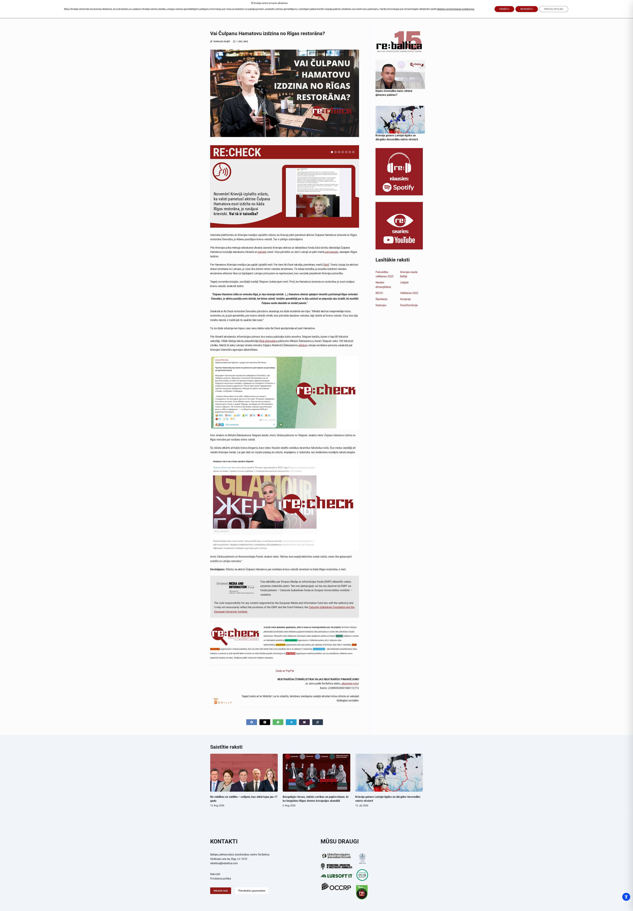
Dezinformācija (409, 305)
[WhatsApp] (278, 722)
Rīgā (261, 341)
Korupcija (405, 299)
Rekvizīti (215, 874)
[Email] (304, 722)
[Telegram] (291, 722)
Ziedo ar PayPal (284, 670)
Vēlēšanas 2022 (409, 293)
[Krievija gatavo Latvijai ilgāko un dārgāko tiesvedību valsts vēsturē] (400, 120)
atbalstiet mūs (350, 683)
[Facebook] (251, 722)
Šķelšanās (382, 299)
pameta (262, 252)
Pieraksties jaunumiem (251, 890)
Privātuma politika (220, 878)
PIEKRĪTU (504, 9)
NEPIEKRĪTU (526, 9)
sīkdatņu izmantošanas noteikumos (455, 9)
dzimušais (270, 341)
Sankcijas (381, 305)
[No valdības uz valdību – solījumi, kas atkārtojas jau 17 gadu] (244, 773)
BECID (379, 293)
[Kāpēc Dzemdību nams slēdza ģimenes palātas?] (400, 74)
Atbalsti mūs (220, 890)
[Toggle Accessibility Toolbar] (626, 897)
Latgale (404, 282)
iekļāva (302, 345)
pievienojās (331, 252)
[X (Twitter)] (264, 722)
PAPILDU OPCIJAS (553, 9)
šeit (326, 264)
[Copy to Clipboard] (317, 722)
